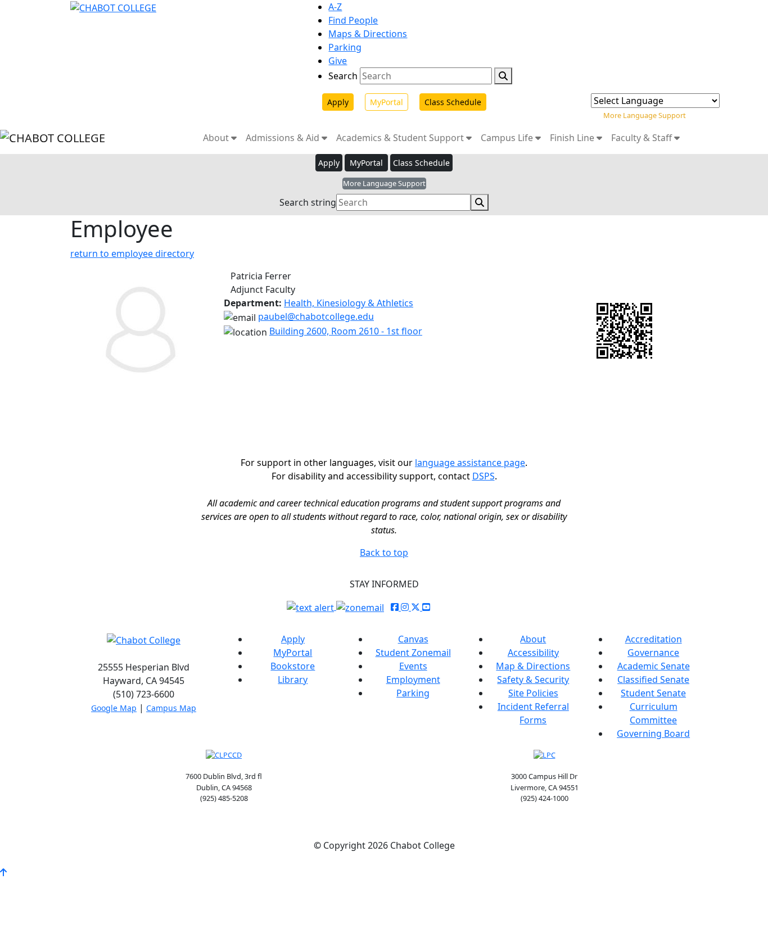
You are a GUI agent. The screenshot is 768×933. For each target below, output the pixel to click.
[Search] (503, 75)
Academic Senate (653, 666)
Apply (338, 102)
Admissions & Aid (284, 138)
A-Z (335, 7)
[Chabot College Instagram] (406, 607)
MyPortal (386, 102)
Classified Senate (653, 679)
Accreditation (653, 639)
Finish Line (573, 138)
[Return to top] (3, 872)
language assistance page (470, 462)
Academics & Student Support (401, 138)
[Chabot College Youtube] (426, 607)
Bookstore (292, 666)
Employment (413, 679)
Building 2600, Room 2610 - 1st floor (345, 331)
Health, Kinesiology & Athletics (348, 303)
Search (343, 76)
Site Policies (533, 693)
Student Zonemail (413, 652)
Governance (653, 652)
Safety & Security (533, 679)
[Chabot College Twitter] (416, 607)
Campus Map (171, 708)
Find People (353, 20)
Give (337, 61)
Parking (345, 47)
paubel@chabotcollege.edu (316, 316)
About (217, 138)
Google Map (114, 708)
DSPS (483, 476)
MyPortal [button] (366, 162)
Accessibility (533, 652)
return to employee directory (132, 253)
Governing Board (653, 733)
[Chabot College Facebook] (396, 607)
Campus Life (508, 138)
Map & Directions (533, 666)
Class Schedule (452, 102)
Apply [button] (329, 162)
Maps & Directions (367, 34)
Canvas (413, 639)
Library (293, 679)
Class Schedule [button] (421, 162)
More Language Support (644, 115)
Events (413, 666)
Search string (307, 202)
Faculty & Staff (642, 138)
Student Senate (653, 693)
